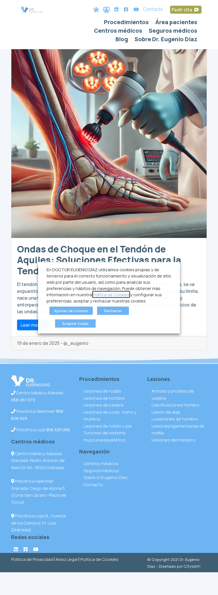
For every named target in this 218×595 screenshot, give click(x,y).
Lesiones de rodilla (102, 391)
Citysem (192, 566)
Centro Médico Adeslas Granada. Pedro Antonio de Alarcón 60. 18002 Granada (38, 460)
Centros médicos (118, 30)
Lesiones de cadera (103, 405)
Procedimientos (126, 22)
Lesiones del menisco (174, 440)
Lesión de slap (166, 412)
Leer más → (33, 325)
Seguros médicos (173, 30)
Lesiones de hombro (104, 398)
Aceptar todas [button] (75, 323)
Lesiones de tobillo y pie (107, 426)
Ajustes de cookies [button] (71, 310)
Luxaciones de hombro (175, 419)
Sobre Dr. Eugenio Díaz (166, 39)
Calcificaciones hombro (176, 405)
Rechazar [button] (113, 310)
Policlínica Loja (42, 430)
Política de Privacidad (32, 559)
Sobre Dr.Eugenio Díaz (105, 477)
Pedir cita (182, 10)
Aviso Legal (66, 559)
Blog (122, 39)
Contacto (153, 9)
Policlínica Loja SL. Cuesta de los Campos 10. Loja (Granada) (38, 523)
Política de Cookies (99, 559)
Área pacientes (176, 22)
